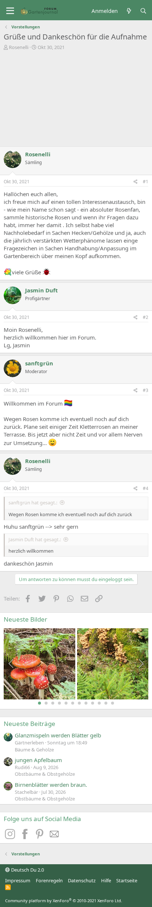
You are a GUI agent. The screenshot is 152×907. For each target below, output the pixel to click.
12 (112, 703)
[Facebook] (25, 837)
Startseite (126, 880)
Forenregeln (49, 880)
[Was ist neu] (128, 11)
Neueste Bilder (25, 619)
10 (99, 703)
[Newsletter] (54, 837)
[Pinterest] (40, 837)
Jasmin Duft (41, 290)
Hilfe (106, 880)
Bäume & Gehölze (34, 749)
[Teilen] (135, 182)
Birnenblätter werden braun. (51, 784)
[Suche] (143, 11)
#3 (145, 390)
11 (105, 703)
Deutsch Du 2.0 (27, 869)
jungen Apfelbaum (38, 760)
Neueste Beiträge (29, 723)
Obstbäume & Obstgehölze (45, 774)
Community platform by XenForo (63, 900)
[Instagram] (11, 837)
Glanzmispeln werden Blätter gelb (58, 735)
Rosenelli (18, 47)
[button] (10, 11)
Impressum (17, 880)
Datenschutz (82, 880)
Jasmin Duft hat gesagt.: (34, 539)
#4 (145, 488)
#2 (145, 317)
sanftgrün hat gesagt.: (32, 502)
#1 (145, 181)
